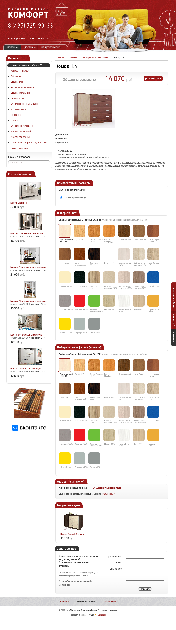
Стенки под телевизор (22, 126)
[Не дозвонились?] (53, 47)
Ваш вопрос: (116, 569)
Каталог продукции (86, 601)
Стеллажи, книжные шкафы (24, 104)
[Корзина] (12, 47)
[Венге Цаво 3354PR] (94, 254)
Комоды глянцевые (20, 71)
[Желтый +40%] (65, 324)
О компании (110, 601)
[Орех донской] (124, 231)
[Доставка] (30, 47)
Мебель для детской (21, 131)
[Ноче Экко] (65, 254)
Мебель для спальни (21, 137)
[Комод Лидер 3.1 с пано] (73, 530)
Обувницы (16, 76)
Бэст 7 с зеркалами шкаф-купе (26, 335)
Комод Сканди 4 (18, 203)
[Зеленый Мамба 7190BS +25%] (94, 301)
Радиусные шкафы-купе (22, 87)
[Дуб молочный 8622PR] (65, 231)
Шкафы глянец (18, 98)
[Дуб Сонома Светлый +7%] (139, 254)
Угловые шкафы (18, 109)
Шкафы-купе (17, 82)
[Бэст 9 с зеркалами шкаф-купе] (30, 364)
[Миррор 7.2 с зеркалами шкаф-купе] (30, 297)
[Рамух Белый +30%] (124, 301)
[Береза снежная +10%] (109, 277)
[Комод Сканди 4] (30, 199)
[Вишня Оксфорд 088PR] (109, 231)
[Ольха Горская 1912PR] (94, 231)
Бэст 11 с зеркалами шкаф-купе (26, 233)
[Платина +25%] (65, 301)
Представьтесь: (115, 557)
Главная (64, 601)
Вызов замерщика (20, 148)
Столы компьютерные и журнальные (29, 142)
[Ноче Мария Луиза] (153, 231)
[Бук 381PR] (79, 231)
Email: (119, 563)
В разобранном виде (76, 197)
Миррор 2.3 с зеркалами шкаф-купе (28, 267)
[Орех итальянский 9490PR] (79, 254)
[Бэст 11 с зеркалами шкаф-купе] (30, 229)
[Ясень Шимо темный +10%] (139, 277)
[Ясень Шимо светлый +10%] (124, 277)
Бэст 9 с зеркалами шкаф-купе (26, 368)
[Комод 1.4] (93, 108)
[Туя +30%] (139, 301)
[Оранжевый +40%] (153, 301)
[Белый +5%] (109, 254)
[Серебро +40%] (79, 324)
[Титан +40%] (94, 324)
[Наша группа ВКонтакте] (29, 430)
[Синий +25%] (153, 277)
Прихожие (16, 115)
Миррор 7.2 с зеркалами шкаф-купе (28, 301)
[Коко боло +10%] (94, 277)
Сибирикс (102, 615)
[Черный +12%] (79, 277)
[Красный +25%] (79, 301)
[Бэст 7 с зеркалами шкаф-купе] (30, 331)
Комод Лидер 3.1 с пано (72, 534)
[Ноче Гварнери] (139, 231)
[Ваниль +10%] (65, 277)
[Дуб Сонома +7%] (153, 254)
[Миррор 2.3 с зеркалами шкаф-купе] (30, 263)
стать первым (108, 494)
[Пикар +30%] (109, 301)
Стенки (14, 120)
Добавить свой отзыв (108, 487)
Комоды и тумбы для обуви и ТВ (26, 65)
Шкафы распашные (20, 93)
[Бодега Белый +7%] (124, 254)
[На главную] (28, 17)
